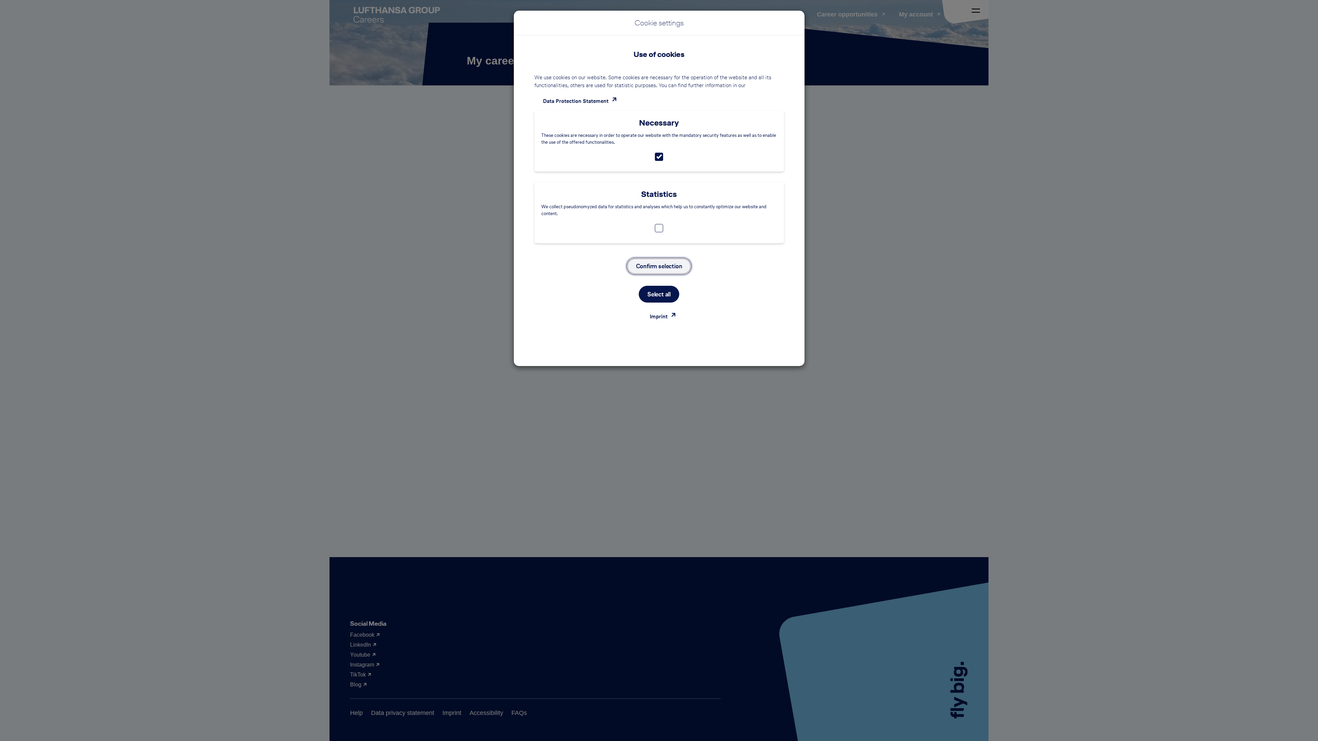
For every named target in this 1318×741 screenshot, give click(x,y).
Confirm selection (659, 266)
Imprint (659, 316)
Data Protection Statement (576, 101)
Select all (659, 294)
